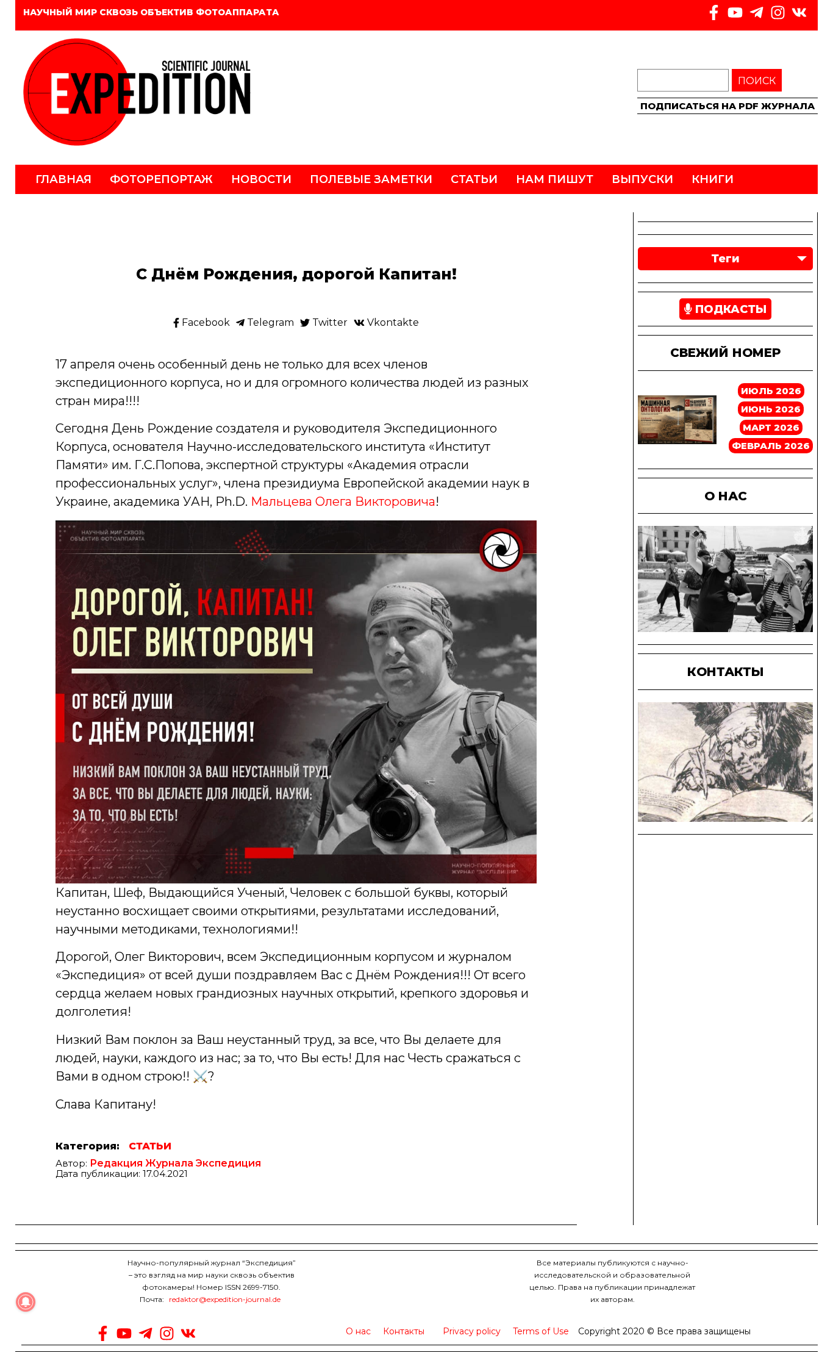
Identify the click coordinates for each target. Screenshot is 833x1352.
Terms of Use (541, 1331)
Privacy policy (472, 1331)
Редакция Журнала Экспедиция (175, 1163)
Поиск (757, 81)
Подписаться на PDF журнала (727, 106)
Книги (713, 179)
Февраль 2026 (771, 445)
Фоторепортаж (161, 179)
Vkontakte (392, 323)
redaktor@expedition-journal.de (225, 1299)
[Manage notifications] (25, 1302)
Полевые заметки (371, 179)
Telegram (269, 323)
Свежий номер (725, 352)
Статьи (474, 179)
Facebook (204, 323)
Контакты (403, 1331)
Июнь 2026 (771, 409)
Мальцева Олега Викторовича (343, 501)
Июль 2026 (771, 391)
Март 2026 (771, 427)
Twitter (329, 323)
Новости (261, 179)
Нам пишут (554, 179)
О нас (358, 1331)
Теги (725, 258)
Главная (63, 179)
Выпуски (642, 179)
